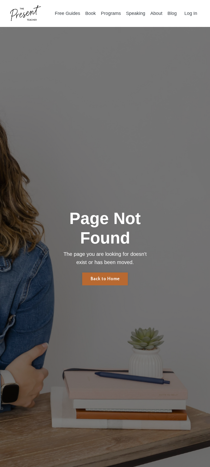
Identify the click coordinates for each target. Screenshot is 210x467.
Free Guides (67, 13)
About (156, 13)
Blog (172, 13)
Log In (190, 13)
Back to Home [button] (105, 278)
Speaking (135, 13)
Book (90, 13)
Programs (111, 13)
